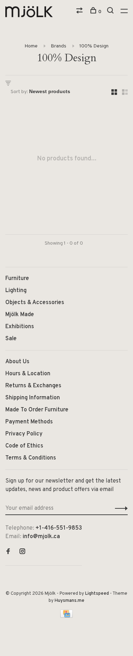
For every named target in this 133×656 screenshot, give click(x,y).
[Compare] (80, 12)
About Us (17, 361)
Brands (58, 46)
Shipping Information (32, 397)
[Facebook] (8, 552)
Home (31, 46)
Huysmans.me (69, 601)
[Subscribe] (119, 508)
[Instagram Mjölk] (22, 552)
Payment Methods (29, 422)
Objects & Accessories (34, 302)
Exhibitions (19, 326)
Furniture (17, 278)
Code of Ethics (24, 446)
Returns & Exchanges (33, 385)
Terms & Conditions (30, 458)
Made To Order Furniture (36, 409)
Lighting (16, 290)
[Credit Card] (66, 616)
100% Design (94, 46)
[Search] (111, 12)
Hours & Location (27, 373)
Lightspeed (97, 594)
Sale (11, 338)
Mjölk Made (19, 314)
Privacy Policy (24, 434)
